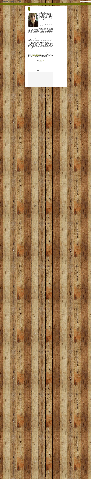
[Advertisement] (58, 22)
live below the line (42, 60)
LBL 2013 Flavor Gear (40, 9)
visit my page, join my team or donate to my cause (39, 54)
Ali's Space (16, 3)
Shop (9, 3)
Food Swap (12, 3)
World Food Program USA (35, 55)
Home (6, 3)
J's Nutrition (20, 3)
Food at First (37, 49)
